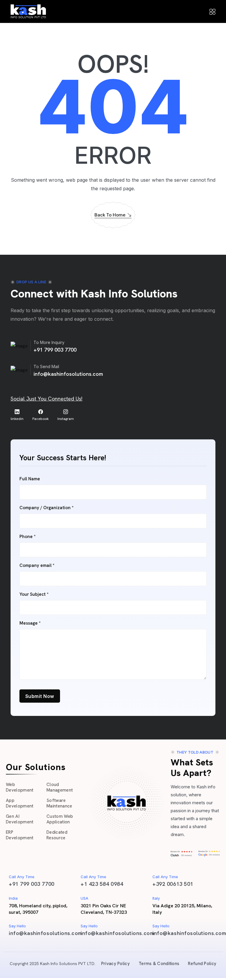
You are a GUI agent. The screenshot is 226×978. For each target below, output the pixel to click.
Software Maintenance (59, 803)
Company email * (36, 565)
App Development (20, 803)
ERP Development (20, 835)
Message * (30, 623)
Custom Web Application (59, 819)
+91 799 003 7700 (55, 349)
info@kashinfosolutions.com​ (45, 933)
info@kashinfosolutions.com (68, 373)
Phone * (27, 536)
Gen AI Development (20, 819)
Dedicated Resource (56, 835)
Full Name (29, 479)
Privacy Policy (115, 964)
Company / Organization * (46, 508)
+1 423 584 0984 (102, 884)
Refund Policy (202, 964)
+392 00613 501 (172, 884)
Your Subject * (34, 594)
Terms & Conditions (159, 964)
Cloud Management (59, 787)
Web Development (20, 787)
